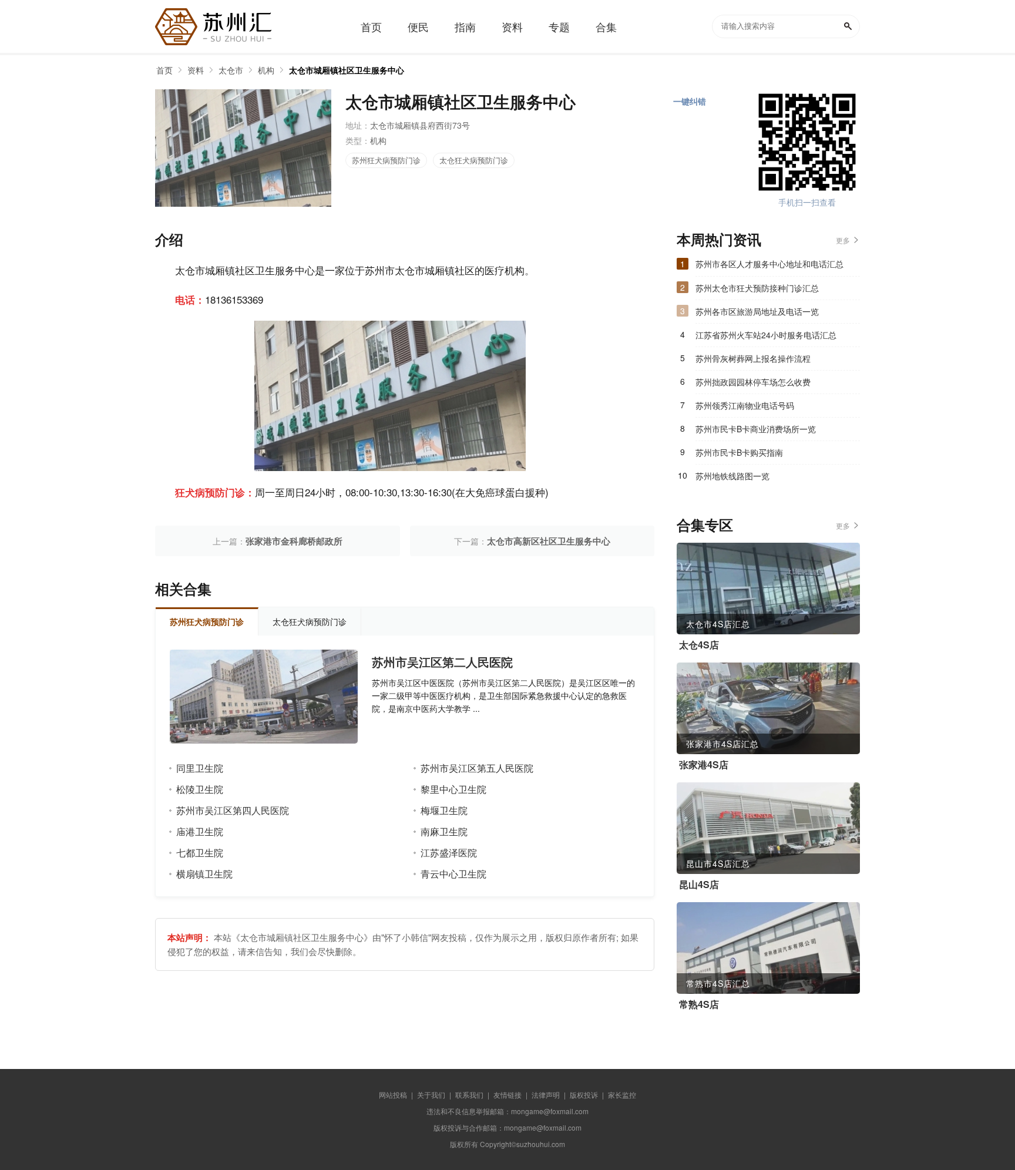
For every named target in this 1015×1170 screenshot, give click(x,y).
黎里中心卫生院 (453, 789)
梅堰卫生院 (444, 810)
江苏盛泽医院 (449, 852)
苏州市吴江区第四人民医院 (232, 810)
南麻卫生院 (444, 831)
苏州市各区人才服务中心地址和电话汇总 (769, 264)
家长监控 (622, 1095)
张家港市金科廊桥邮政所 (294, 540)
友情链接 (507, 1095)
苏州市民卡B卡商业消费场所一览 (755, 429)
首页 (164, 70)
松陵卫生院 (199, 789)
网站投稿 (393, 1095)
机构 (266, 70)
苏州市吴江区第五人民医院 (477, 768)
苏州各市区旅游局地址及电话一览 (757, 311)
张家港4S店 (703, 765)
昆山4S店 (699, 884)
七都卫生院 (199, 852)
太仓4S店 (699, 645)
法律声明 (546, 1095)
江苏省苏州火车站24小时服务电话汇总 (765, 335)
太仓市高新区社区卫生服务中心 (548, 540)
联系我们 (469, 1095)
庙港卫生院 (199, 831)
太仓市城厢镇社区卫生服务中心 (346, 70)
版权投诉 (584, 1095)
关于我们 (431, 1095)
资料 (195, 70)
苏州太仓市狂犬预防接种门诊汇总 (757, 288)
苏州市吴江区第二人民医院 (442, 662)
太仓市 (231, 70)
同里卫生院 (199, 768)
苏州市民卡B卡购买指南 (739, 452)
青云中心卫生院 (453, 873)
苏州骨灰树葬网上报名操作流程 (753, 358)
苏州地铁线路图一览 (732, 476)
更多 (843, 240)
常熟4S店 (699, 1004)
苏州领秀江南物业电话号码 (744, 405)
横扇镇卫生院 (204, 873)
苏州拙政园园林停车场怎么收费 (753, 382)
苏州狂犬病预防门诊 (386, 160)
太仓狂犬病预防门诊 (473, 160)
